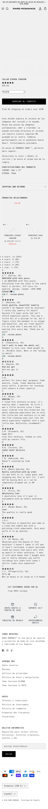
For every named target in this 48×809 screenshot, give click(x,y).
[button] (8, 83)
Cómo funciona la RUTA (14, 685)
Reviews (6, 669)
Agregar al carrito (24, 101)
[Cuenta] (39, 8)
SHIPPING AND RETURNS (13, 187)
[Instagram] (7, 650)
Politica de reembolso (14, 708)
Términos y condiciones (14, 700)
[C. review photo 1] (11, 334)
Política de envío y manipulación (20, 677)
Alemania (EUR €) (13, 786)
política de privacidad (14, 673)
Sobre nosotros (10, 665)
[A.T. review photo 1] (13, 294)
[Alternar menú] (3, 8)
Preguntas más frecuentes (16, 712)
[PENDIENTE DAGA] (35, 213)
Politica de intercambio (15, 704)
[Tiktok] (12, 650)
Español (8, 794)
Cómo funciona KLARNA (13, 681)
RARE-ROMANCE (13, 800)
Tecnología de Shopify (30, 800)
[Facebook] (3, 650)
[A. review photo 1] (11, 356)
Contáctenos (8, 716)
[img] (8, 273)
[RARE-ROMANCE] (24, 9)
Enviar (8, 754)
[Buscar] (8, 8)
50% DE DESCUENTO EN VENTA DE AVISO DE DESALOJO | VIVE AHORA (24, 3)
